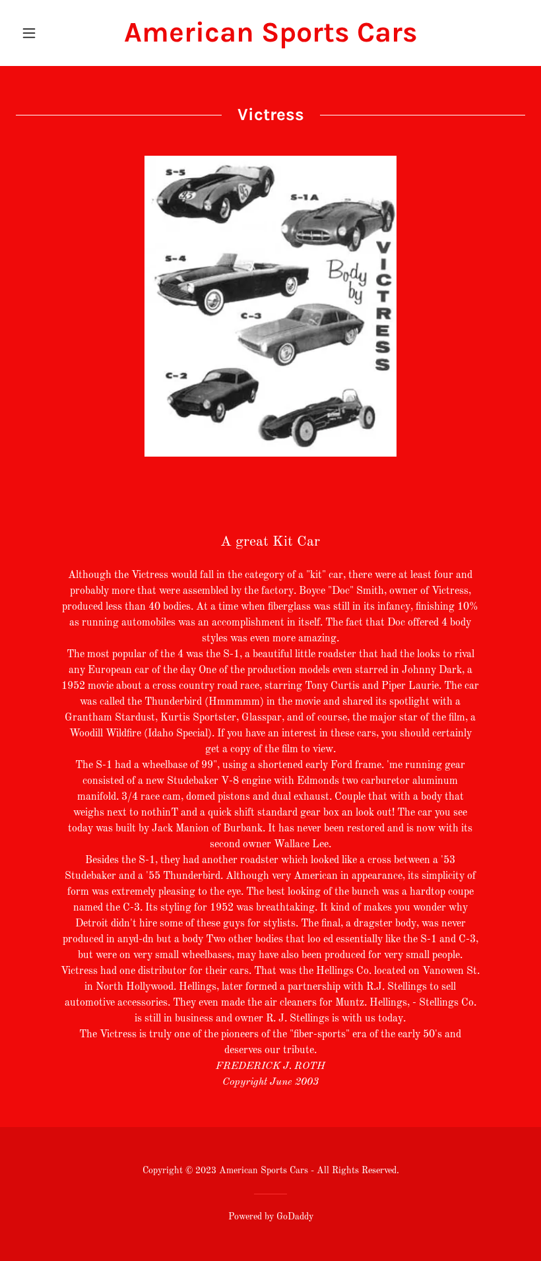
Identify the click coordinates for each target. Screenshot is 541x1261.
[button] (54, 33)
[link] (270, 39)
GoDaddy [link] (294, 1216)
